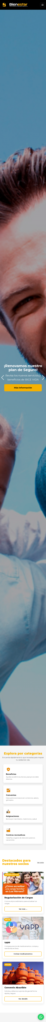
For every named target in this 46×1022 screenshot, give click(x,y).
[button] (43, 377)
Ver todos (40, 862)
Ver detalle (23, 999)
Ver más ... (23, 909)
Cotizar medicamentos (23, 954)
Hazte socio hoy (23, 377)
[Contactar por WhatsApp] (41, 1017)
